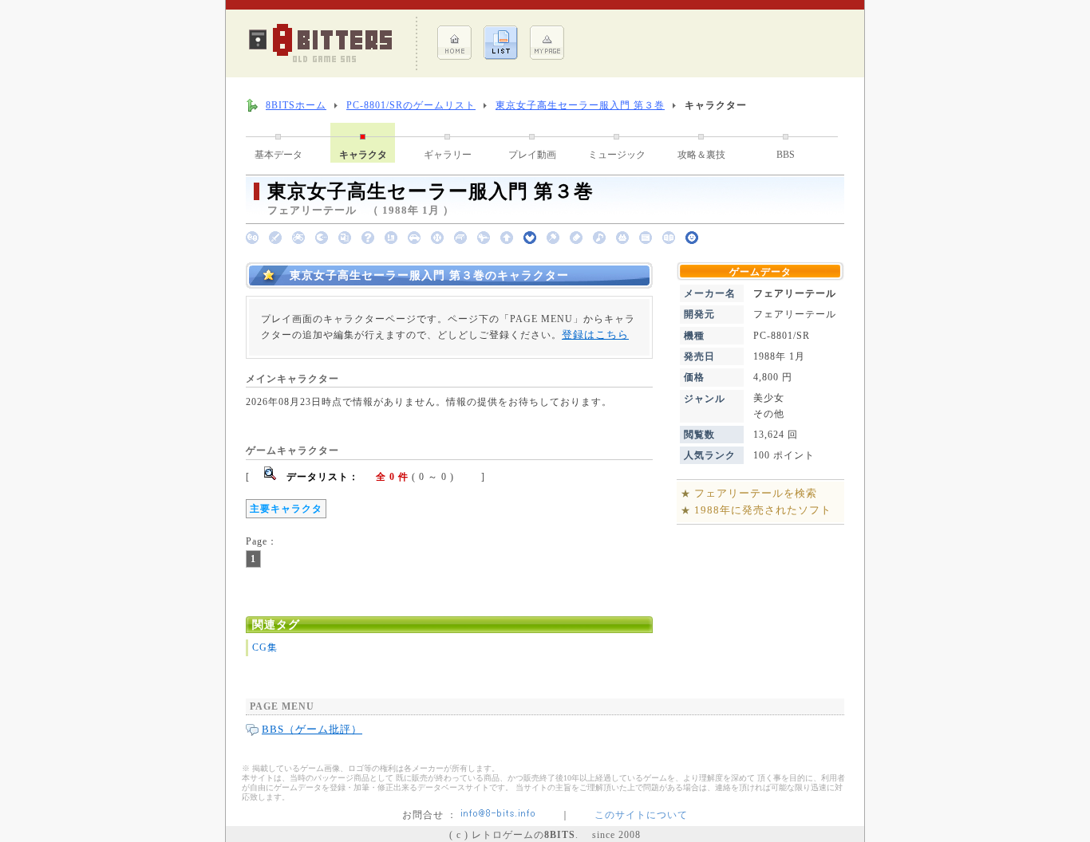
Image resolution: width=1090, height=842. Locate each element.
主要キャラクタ (286, 508)
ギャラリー (448, 154)
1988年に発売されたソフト (762, 510)
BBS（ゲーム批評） (312, 729)
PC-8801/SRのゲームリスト (411, 105)
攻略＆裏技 (701, 154)
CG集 (265, 647)
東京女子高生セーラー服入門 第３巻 (580, 105)
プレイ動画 (532, 154)
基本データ (278, 154)
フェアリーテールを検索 (755, 493)
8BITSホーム (296, 105)
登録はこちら (595, 334)
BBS (785, 154)
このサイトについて (641, 814)
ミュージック (617, 154)
